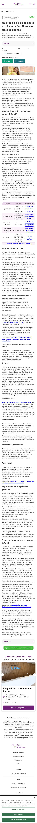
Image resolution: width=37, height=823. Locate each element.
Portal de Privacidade (18, 783)
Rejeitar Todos (18, 814)
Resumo (6, 43)
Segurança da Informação (18, 787)
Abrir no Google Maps (18, 708)
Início (2, 11)
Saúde (6, 11)
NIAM (18, 763)
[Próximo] (34, 674)
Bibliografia (7, 641)
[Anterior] (2, 674)
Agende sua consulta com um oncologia (18, 648)
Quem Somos (18, 760)
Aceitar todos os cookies (18, 819)
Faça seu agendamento (18, 773)
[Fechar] (35, 798)
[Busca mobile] (30, 4)
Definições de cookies (18, 809)
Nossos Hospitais (18, 756)
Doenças (12, 11)
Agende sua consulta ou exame (23, 735)
